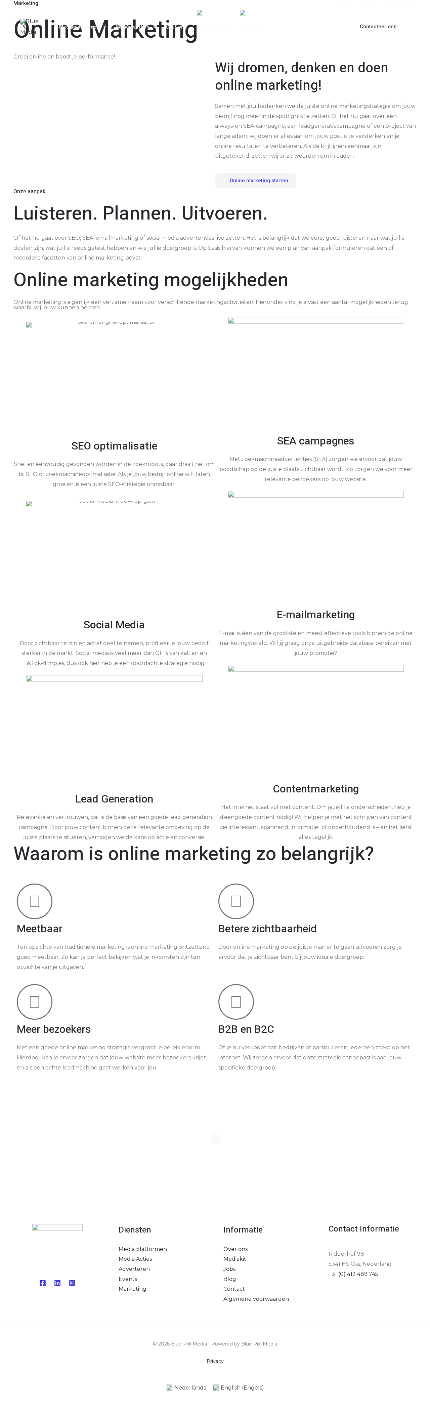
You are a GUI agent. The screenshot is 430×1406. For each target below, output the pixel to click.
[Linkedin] (57, 1283)
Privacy (215, 1361)
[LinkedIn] (327, 27)
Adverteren (134, 1269)
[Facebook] (316, 27)
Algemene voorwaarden (256, 1299)
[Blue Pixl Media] (33, 26)
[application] (102, 27)
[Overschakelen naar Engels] (250, 27)
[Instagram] (337, 27)
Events (128, 1279)
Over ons (235, 1249)
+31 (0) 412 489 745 (353, 1274)
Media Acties (135, 1259)
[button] (378, 26)
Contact (234, 1289)
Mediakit (234, 1259)
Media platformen (143, 1249)
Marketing (132, 1289)
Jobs (229, 1269)
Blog (229, 1279)
